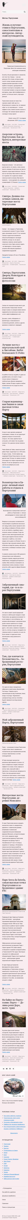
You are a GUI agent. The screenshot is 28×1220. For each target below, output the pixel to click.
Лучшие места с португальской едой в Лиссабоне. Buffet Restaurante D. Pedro (13, 348)
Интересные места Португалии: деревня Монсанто (12, 798)
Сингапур (6, 1157)
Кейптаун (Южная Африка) (11, 1174)
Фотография (5, 335)
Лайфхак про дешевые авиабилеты (14, 1124)
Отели (4, 1199)
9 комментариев (14, 264)
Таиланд (6, 1146)
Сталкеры (17, 474)
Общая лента (21, 261)
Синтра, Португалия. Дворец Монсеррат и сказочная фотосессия (14, 276)
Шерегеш (6, 1168)
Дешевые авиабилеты (9, 1196)
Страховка (5, 1203)
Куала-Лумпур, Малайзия (11, 1159)
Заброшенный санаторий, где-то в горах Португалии (13, 587)
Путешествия (21, 124)
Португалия (10, 126)
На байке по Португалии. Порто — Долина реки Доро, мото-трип (13, 1003)
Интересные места (18, 870)
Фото (9, 336)
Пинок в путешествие (8, 1207)
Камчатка (6, 1170)
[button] (24, 5)
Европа (5, 126)
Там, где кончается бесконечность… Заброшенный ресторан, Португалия (13, 660)
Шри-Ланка (7, 1161)
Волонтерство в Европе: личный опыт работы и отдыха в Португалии (13, 486)
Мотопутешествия (18, 1057)
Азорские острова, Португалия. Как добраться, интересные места (14, 138)
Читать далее (22, 120)
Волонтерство (13, 575)
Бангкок (6, 1148)
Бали (5, 1155)
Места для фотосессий (15, 335)
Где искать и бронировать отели (13, 1122)
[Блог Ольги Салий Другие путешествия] (5, 4)
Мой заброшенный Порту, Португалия (13, 721)
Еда (11, 393)
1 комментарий (15, 336)
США (5, 1163)
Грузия (6, 1165)
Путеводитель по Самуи (11, 1150)
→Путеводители (7, 1188)
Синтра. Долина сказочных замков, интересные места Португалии (13, 200)
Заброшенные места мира (11, 1178)
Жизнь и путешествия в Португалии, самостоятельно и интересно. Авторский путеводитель (13, 30)
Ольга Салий (7, 124)
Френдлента (5, 575)
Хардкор (22, 474)
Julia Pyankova (8, 573)
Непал (5, 1152)
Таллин (6, 1172)
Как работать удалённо (9, 1192)
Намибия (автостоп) (9, 1176)
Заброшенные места (15, 472)
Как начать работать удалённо (12, 1116)
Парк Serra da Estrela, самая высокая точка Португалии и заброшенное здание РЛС (14, 885)
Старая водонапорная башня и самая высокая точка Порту (12, 405)
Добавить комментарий (9, 476)
